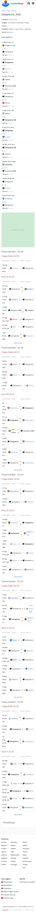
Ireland (13, 848)
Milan (15, 660)
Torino (30, 690)
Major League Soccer (11, 891)
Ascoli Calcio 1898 (31, 608)
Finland (4, 861)
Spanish (16, 910)
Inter (14, 764)
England (4, 858)
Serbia (25, 852)
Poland (13, 861)
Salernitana (14, 408)
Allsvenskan (8, 882)
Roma (15, 364)
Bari (14, 327)
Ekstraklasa (8, 885)
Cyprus (3, 852)
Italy (8, 11)
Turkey (25, 864)
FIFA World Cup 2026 (27, 882)
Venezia (7, 188)
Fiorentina (14, 598)
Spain (25, 855)
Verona (14, 798)
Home (4, 11)
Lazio (15, 783)
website (10, 32)
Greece (13, 845)
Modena (30, 289)
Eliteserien (7, 888)
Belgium (4, 845)
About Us (22, 910)
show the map (18, 230)
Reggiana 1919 (10, 45)
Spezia (14, 268)
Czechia (4, 855)
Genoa (14, 11)
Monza (7, 103)
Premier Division (10, 895)
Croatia (3, 848)
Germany (14, 842)
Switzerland (27, 861)
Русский (11, 910)
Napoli (14, 640)
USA (24, 868)
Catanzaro (29, 336)
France (3, 864)
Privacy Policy (30, 910)
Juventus (14, 718)
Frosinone (8, 199)
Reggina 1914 (30, 619)
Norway (13, 858)
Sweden (25, 858)
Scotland (26, 848)
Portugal (14, 864)
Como (31, 386)
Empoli (7, 137)
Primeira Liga (8, 898)
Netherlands (15, 855)
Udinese (15, 679)
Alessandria (29, 741)
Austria (3, 842)
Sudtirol (8, 69)
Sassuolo (30, 651)
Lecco (15, 544)
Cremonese (29, 463)
